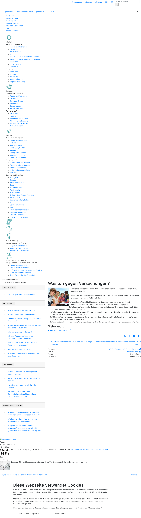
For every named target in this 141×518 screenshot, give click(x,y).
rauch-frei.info (133, 352)
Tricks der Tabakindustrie (20, 210)
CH (106, 2)
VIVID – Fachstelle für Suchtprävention (124, 349)
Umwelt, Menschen (17, 215)
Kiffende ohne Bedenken (19, 121)
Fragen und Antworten (18, 47)
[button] (124, 336)
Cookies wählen (60, 514)
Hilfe (7, 28)
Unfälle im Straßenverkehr (20, 268)
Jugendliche (8, 12)
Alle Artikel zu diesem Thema (14, 283)
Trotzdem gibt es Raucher (20, 165)
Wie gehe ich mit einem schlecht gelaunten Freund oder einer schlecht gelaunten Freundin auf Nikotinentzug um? (24, 428)
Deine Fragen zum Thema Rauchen (21, 295)
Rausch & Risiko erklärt (19, 248)
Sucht (12, 185)
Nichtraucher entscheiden (20, 170)
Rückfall (13, 173)
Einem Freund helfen (18, 158)
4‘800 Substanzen (17, 182)
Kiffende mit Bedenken (19, 123)
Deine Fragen (8, 288)
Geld (11, 207)
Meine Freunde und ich (12, 405)
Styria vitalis (6, 475)
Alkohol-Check (15, 52)
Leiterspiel (14, 49)
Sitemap (98, 2)
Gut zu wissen (15, 64)
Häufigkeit (14, 177)
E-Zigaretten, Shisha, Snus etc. (22, 195)
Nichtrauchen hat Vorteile (20, 163)
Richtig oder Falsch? (18, 153)
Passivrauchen (15, 190)
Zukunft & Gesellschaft (14, 26)
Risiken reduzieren (17, 108)
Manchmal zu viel (16, 79)
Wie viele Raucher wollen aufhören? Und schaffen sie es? (23, 354)
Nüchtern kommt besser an (20, 273)
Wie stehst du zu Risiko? (19, 251)
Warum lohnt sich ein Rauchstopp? (21, 310)
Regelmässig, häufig (17, 82)
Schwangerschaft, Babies (19, 200)
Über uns (88, 2)
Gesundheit (7, 365)
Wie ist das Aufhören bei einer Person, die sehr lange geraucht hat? (24, 326)
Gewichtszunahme (17, 205)
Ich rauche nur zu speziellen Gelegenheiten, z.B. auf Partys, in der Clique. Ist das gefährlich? (22, 394)
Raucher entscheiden (18, 168)
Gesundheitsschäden (18, 187)
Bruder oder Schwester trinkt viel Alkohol (26, 57)
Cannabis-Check (16, 101)
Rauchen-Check (16, 145)
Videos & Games (12, 31)
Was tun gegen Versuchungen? (20, 332)
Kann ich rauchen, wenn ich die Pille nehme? (22, 386)
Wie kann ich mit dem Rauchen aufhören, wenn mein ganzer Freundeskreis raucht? (24, 413)
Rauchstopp (7, 303)
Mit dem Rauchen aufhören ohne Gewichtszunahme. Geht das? (20, 337)
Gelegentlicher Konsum (19, 118)
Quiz (11, 54)
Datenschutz (42, 475)
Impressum (31, 475)
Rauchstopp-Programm (19, 155)
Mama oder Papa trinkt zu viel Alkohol (25, 59)
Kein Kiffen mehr (16, 126)
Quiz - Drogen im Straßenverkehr (23, 275)
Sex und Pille (15, 197)
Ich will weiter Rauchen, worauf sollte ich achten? (24, 379)
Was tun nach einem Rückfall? (19, 349)
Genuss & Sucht (12, 18)
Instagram (78, 2)
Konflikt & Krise (11, 21)
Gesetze (13, 180)
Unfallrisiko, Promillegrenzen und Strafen (26, 270)
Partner (23, 475)
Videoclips (14, 62)
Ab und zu (14, 77)
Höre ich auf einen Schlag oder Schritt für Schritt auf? (24, 320)
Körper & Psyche (12, 23)
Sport (12, 202)
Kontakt (16, 475)
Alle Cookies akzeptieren (29, 514)
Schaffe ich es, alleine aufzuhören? (21, 314)
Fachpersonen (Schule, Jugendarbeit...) (31, 12)
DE (112, 2)
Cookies (134, 475)
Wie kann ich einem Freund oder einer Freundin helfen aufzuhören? (22, 420)
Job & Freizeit (11, 16)
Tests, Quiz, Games (17, 148)
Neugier (13, 74)
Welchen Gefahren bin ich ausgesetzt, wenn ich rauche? (22, 373)
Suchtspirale (14, 67)
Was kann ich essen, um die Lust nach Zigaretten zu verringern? (22, 344)
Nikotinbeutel (15, 192)
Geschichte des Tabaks (19, 217)
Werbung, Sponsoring (18, 212)
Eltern (52, 12)
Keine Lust (14, 72)
